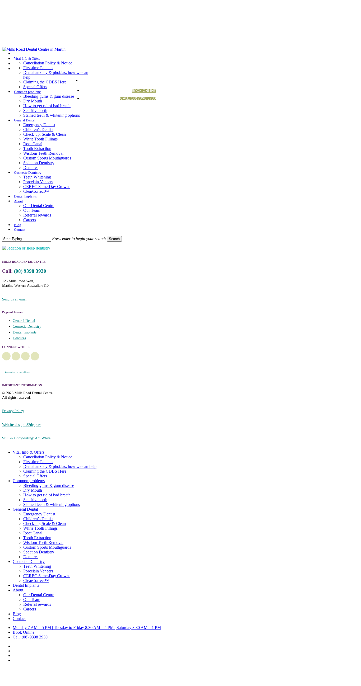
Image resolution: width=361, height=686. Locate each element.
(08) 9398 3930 (30, 271)
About (18, 590)
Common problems (29, 480)
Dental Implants (24, 332)
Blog (17, 614)
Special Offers (35, 476)
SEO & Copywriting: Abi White (26, 438)
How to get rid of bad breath (47, 495)
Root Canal (32, 533)
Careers (29, 609)
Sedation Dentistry (38, 552)
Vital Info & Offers (28, 452)
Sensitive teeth (35, 499)
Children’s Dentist (38, 518)
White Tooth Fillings (40, 528)
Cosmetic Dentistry (27, 326)
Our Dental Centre (38, 595)
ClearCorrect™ (36, 580)
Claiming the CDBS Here (44, 471)
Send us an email (14, 299)
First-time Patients (38, 461)
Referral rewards (37, 604)
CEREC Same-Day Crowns (46, 576)
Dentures (19, 338)
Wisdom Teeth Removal (43, 542)
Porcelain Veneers (38, 571)
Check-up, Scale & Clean (44, 523)
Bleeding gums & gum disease (48, 485)
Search (114, 239)
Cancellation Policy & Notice (47, 457)
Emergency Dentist (39, 514)
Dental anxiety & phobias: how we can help (59, 466)
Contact (19, 618)
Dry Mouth (32, 490)
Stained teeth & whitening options (51, 504)
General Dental (24, 321)
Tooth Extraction (37, 537)
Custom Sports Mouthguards (47, 547)
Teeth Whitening (37, 566)
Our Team (31, 599)
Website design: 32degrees (21, 424)
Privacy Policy (13, 411)
